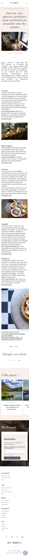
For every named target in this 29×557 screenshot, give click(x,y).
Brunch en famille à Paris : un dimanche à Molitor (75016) (12, 338)
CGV (21, 553)
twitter (19, 360)
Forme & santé (4, 504)
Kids (2, 521)
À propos (9, 550)
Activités (3, 524)
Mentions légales (16, 550)
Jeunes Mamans (5, 511)
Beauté (3, 498)
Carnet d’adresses (5, 500)
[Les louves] (14, 4)
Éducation (3, 526)
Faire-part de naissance (6, 491)
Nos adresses (5, 473)
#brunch (11, 346)
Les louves (14, 542)
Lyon (2, 479)
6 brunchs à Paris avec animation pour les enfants (13, 334)
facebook (9, 360)
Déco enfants (4, 489)
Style (2, 485)
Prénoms (3, 515)
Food (2, 530)
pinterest (14, 360)
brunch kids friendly (5, 477)
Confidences (4, 513)
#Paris (16, 346)
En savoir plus (6, 118)
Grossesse (3, 517)
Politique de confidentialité (13, 553)
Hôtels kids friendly (5, 476)
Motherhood (5, 508)
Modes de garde (5, 528)
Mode (2, 493)
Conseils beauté (5, 502)
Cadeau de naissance (6, 487)
